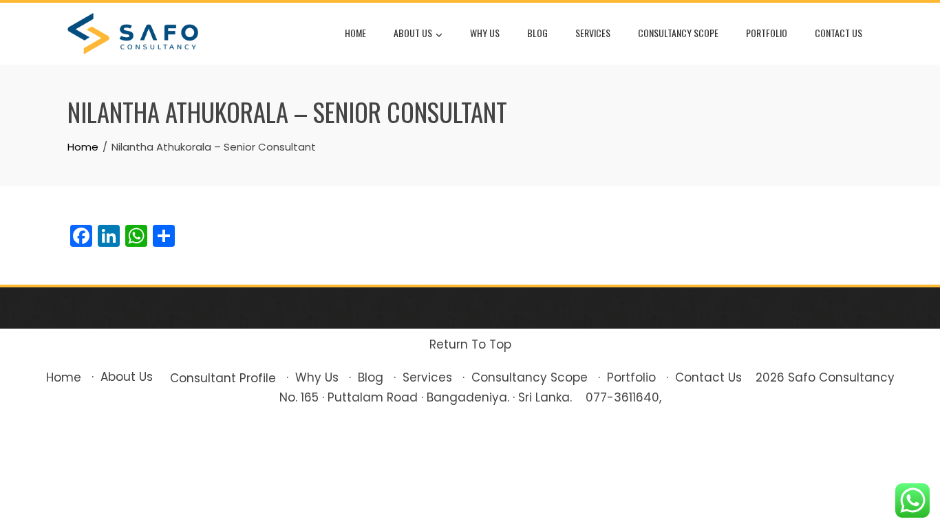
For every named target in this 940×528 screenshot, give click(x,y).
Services (592, 32)
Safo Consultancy (841, 377)
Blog (537, 32)
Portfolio (766, 32)
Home (355, 32)
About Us (413, 32)
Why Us (485, 32)
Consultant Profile (223, 378)
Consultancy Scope (678, 32)
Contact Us (838, 32)
